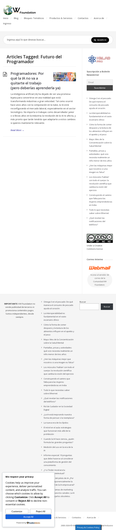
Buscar (83, 301)
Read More (17, 130)
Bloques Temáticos (34, 18)
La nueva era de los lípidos (56, 422)
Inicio (5, 18)
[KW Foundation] (20, 10)
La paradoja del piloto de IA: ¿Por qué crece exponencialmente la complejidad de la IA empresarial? (59, 481)
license (99, 249)
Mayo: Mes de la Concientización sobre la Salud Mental (100, 142)
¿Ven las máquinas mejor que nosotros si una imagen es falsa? (100, 169)
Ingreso (7, 23)
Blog (16, 18)
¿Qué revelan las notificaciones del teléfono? (97, 221)
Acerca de (99, 18)
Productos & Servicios (60, 18)
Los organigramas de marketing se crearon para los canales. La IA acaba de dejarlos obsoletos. (59, 493)
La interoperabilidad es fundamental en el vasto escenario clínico (100, 116)
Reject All (40, 511)
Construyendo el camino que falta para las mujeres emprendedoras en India (57, 382)
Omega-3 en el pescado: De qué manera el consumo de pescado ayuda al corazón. (58, 305)
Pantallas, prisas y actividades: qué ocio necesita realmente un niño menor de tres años (58, 351)
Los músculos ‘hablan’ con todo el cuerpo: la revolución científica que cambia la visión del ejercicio (100, 184)
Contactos (83, 18)
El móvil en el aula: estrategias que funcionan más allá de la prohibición (57, 430)
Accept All (28, 517)
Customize (16, 511)
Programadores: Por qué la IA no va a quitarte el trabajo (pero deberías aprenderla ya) (35, 80)
